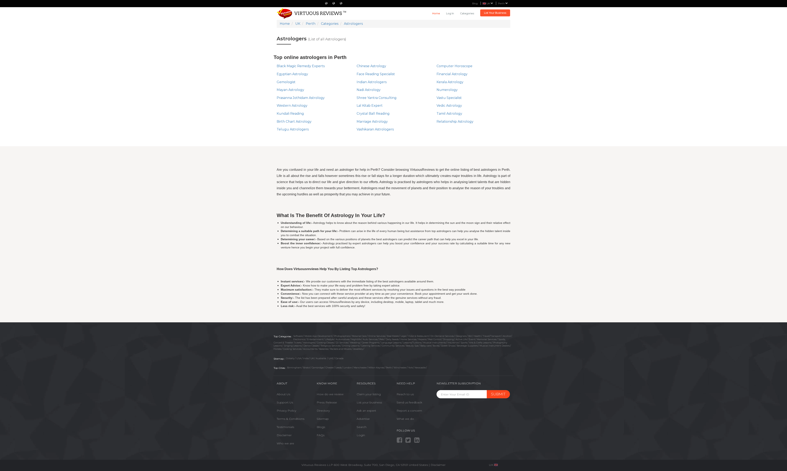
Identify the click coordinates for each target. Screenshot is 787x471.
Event (472, 339)
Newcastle (420, 367)
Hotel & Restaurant (418, 336)
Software (298, 336)
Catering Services (370, 345)
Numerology (447, 90)
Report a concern (409, 410)
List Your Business (495, 12)
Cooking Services (292, 349)
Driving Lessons (350, 345)
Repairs (422, 339)
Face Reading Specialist (376, 74)
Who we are (285, 443)
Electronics (299, 339)
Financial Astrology (452, 74)
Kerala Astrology (450, 82)
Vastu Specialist (449, 98)
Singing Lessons (293, 345)
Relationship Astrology (455, 121)
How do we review (330, 394)
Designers (461, 336)
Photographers (342, 336)
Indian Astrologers (372, 82)
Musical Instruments (434, 342)
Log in (450, 13)
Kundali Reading (290, 113)
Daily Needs (392, 339)
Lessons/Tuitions (412, 342)
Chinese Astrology (371, 66)
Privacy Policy (286, 410)
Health (477, 336)
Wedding (355, 342)
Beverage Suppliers (467, 345)
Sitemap (323, 419)
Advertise (363, 419)
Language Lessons (391, 342)
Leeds (338, 367)
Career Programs (370, 342)
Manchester (360, 367)
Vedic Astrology (449, 106)
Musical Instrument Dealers (495, 345)
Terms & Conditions (290, 419)
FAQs (320, 435)
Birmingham (294, 367)
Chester (329, 367)
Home (436, 13)
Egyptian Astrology (292, 74)
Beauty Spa (412, 345)
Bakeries (323, 349)
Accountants (310, 349)
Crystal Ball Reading (373, 113)
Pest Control (434, 339)
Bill (470, 336)
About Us (283, 394)
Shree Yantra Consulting (377, 98)
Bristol (306, 367)
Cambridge (318, 367)
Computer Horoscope (454, 66)
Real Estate (393, 336)
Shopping (448, 339)
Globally (290, 358)
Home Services (408, 339)
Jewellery (358, 349)
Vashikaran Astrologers (375, 129)
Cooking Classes (325, 342)
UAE (331, 358)
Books (436, 345)
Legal (403, 336)
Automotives (342, 339)
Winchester (400, 367)
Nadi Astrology (369, 90)
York (410, 367)
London (347, 367)
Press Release (327, 402)
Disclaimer (284, 435)
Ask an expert (366, 410)
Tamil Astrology (449, 113)
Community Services (393, 345)
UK (312, 358)
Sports (464, 342)
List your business (369, 402)
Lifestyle (329, 339)
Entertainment (315, 339)
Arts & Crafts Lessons (480, 342)
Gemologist (286, 82)
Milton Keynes (376, 367)
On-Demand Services (442, 336)
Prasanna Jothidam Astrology (301, 98)
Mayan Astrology (290, 90)
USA (298, 358)
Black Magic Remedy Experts (301, 66)
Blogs (321, 427)
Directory (323, 410)
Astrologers (309, 342)
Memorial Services (486, 339)
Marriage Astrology (372, 121)
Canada (339, 358)
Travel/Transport (492, 336)
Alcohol (507, 336)
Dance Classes (311, 345)
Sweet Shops (448, 345)
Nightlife (356, 339)
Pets (381, 339)
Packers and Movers (340, 349)
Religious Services (330, 345)
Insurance (453, 342)
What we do (405, 419)
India (306, 358)
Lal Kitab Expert (370, 106)
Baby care (425, 345)
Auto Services (370, 339)
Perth (501, 3)
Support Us (285, 402)
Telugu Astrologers (293, 129)
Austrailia (321, 358)
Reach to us (405, 394)
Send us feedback (409, 402)
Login (361, 435)
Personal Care (359, 336)
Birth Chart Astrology (294, 121)
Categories (467, 13)
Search (361, 427)
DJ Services (342, 342)
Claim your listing (369, 394)
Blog (475, 3)
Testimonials (285, 427)
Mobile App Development (318, 336)
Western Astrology (292, 106)
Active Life (461, 339)
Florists (277, 349)
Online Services (376, 336)
